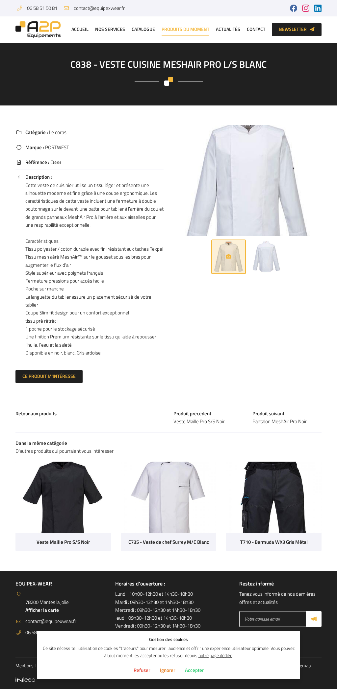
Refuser (142, 670)
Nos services (110, 29)
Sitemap (303, 665)
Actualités (228, 29)
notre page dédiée (215, 655)
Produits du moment (185, 29)
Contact (256, 29)
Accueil (80, 29)
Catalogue (143, 29)
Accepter (194, 670)
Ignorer (167, 670)
